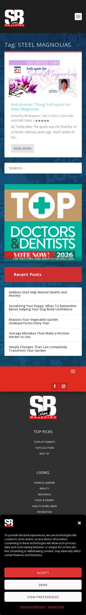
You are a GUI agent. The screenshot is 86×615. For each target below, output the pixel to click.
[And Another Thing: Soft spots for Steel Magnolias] (43, 77)
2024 (63, 116)
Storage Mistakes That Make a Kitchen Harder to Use (39, 335)
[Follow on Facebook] (54, 386)
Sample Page (56, 607)
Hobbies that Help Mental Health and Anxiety (38, 294)
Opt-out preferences (33, 607)
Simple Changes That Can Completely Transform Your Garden (38, 349)
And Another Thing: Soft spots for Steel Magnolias (41, 107)
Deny (43, 585)
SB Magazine (32, 116)
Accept (43, 572)
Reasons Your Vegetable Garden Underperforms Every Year (33, 321)
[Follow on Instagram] (63, 386)
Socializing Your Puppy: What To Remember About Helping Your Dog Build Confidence (43, 307)
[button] (79, 523)
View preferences (43, 597)
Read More (23, 148)
